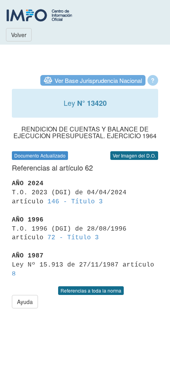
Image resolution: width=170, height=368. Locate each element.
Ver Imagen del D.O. (134, 155)
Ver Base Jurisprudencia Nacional (98, 80)
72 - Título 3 (73, 237)
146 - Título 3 (75, 201)
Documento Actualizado (40, 155)
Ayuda (25, 302)
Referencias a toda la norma (90, 290)
